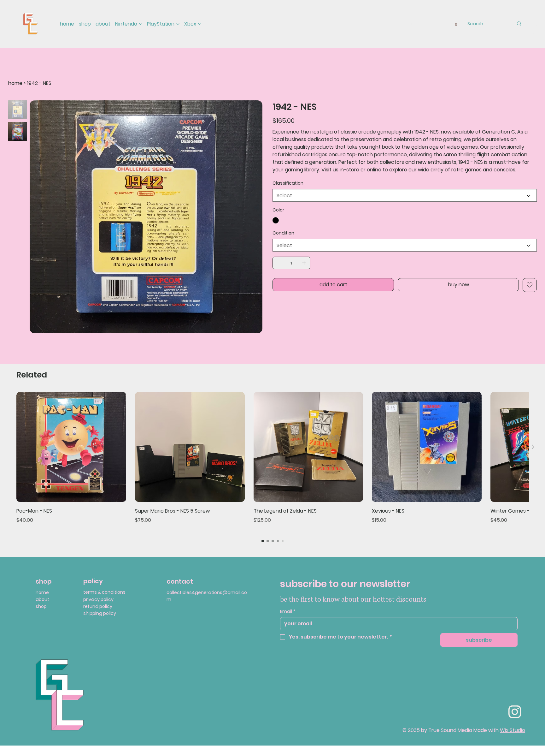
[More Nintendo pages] (140, 24)
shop (41, 606)
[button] (456, 24)
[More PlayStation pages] (177, 24)
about (42, 599)
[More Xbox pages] (199, 24)
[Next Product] (533, 446)
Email (288, 612)
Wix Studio (512, 730)
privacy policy (98, 599)
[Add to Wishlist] (530, 285)
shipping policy (99, 613)
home (42, 592)
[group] (273, 462)
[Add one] (304, 263)
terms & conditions (104, 592)
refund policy (97, 606)
